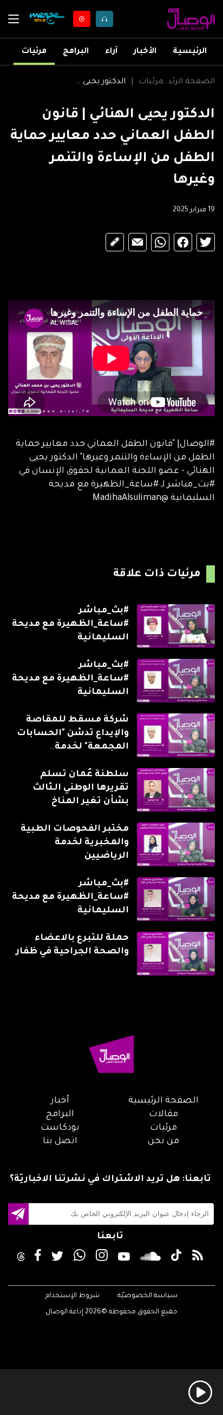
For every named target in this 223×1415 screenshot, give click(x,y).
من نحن (163, 1141)
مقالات (163, 1114)
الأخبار (145, 52)
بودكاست (60, 1128)
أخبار (60, 1101)
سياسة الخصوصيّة (147, 1296)
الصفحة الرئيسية (189, 82)
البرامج (76, 52)
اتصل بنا (60, 1141)
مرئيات (34, 52)
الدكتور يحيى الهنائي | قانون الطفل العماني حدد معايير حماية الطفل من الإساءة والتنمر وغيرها (100, 82)
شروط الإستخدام (72, 1296)
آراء (111, 52)
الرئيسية (190, 52)
